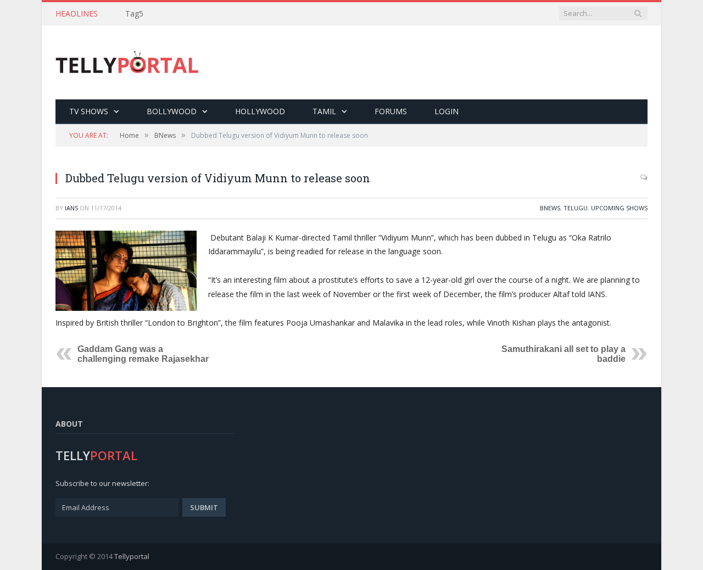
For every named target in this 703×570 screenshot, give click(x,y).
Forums (391, 111)
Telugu (575, 208)
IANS (71, 208)
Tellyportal (131, 556)
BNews (550, 208)
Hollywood (260, 111)
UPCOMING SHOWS (619, 208)
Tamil (324, 111)
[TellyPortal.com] (127, 62)
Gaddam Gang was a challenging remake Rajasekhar (143, 354)
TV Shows (88, 111)
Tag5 (134, 14)
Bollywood (172, 111)
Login (446, 111)
